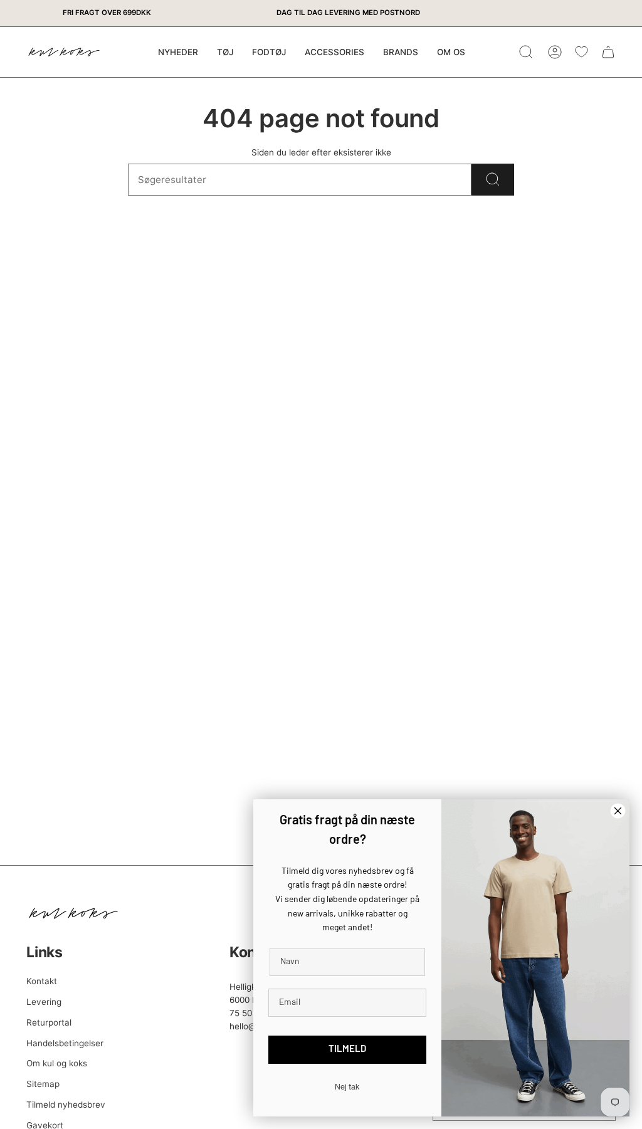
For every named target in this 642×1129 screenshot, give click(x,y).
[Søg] (492, 180)
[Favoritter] (581, 52)
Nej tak (347, 1086)
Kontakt (41, 981)
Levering (43, 1002)
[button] (225, 52)
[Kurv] (608, 52)
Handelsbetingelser (64, 1043)
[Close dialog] (618, 811)
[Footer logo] (73, 913)
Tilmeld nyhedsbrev (65, 1105)
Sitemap (43, 1084)
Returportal (48, 1022)
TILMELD (347, 1049)
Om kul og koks (56, 1063)
